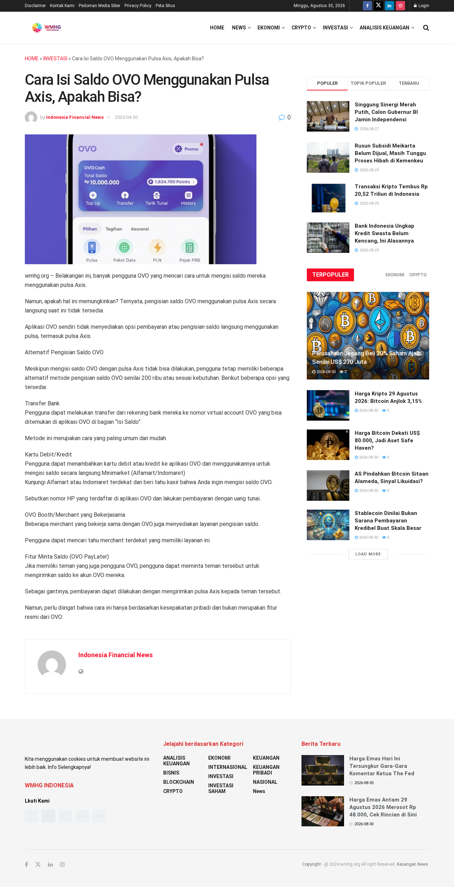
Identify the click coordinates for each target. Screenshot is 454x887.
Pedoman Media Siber (99, 5)
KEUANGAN (266, 758)
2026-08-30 (325, 372)
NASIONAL (265, 782)
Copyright (311, 864)
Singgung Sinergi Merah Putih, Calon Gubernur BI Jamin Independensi (386, 112)
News (239, 28)
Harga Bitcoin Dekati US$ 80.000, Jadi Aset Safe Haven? (387, 440)
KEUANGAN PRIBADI (266, 770)
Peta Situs (165, 5)
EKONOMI (269, 28)
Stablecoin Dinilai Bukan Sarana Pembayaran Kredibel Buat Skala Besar (388, 520)
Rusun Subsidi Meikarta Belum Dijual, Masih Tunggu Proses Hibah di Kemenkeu (390, 153)
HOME (32, 58)
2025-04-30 (126, 117)
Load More (368, 554)
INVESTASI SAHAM (220, 788)
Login (423, 5)
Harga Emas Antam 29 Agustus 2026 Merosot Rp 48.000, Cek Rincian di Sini (383, 807)
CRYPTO (301, 28)
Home (217, 28)
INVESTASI (335, 28)
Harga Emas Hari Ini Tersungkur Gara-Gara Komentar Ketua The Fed (381, 766)
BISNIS (171, 773)
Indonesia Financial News (75, 117)
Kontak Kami (62, 5)
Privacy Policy (137, 5)
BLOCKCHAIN (178, 782)
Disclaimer (35, 5)
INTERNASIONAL (227, 767)
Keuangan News (412, 864)
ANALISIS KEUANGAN (384, 28)
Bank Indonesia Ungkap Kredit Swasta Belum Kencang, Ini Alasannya (384, 233)
